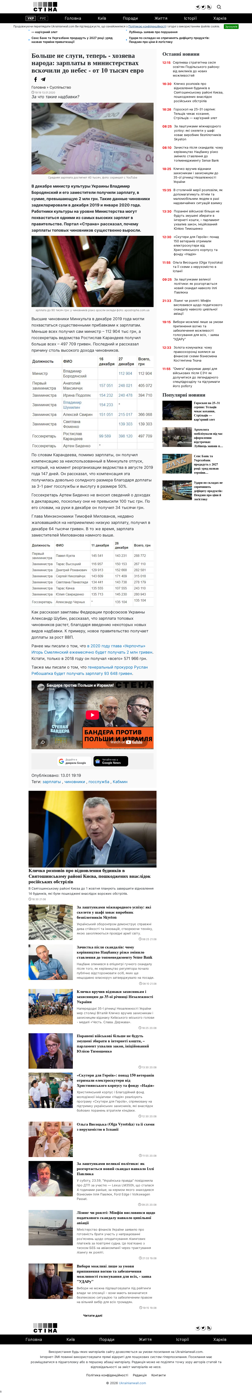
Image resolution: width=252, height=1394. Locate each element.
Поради (130, 18)
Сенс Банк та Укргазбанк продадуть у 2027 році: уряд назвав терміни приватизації (72, 40)
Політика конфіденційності (107, 1375)
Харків (219, 18)
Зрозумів (231, 26)
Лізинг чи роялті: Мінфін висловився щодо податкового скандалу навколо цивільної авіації (198, 307)
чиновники (74, 781)
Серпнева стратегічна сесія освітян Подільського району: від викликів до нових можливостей (196, 68)
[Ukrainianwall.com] (45, 6)
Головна (73, 18)
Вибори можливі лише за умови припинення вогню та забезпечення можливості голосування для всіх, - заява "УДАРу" (198, 330)
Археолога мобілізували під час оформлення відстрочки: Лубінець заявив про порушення (171, 30)
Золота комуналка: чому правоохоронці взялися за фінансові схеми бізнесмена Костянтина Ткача (195, 353)
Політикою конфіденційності (147, 26)
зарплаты (52, 781)
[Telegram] (43, 79)
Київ (102, 18)
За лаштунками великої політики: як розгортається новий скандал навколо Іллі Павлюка (195, 285)
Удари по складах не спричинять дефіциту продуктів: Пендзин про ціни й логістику (169, 40)
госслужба (99, 781)
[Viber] (51, 79)
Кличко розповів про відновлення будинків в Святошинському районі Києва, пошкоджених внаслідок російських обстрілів (198, 92)
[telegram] (197, 6)
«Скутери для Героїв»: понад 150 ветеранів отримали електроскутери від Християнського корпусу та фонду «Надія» (196, 245)
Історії (190, 18)
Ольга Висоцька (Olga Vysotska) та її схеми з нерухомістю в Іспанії (198, 266)
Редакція (140, 1375)
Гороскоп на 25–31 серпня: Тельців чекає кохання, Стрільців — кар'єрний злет (77, 30)
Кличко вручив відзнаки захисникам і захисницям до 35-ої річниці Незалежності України (195, 175)
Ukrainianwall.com (132, 1383)
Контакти (158, 1375)
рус (43, 18)
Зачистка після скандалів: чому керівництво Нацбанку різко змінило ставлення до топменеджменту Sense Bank (198, 153)
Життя (161, 18)
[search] (219, 7)
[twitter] (203, 6)
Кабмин (120, 781)
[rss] (208, 6)
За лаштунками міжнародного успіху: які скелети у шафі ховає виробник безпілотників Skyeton (197, 132)
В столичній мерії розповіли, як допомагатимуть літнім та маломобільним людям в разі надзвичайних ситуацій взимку (198, 196)
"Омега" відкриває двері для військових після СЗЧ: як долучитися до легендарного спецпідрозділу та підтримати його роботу (196, 377)
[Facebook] (35, 79)
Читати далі (92, 1315)
